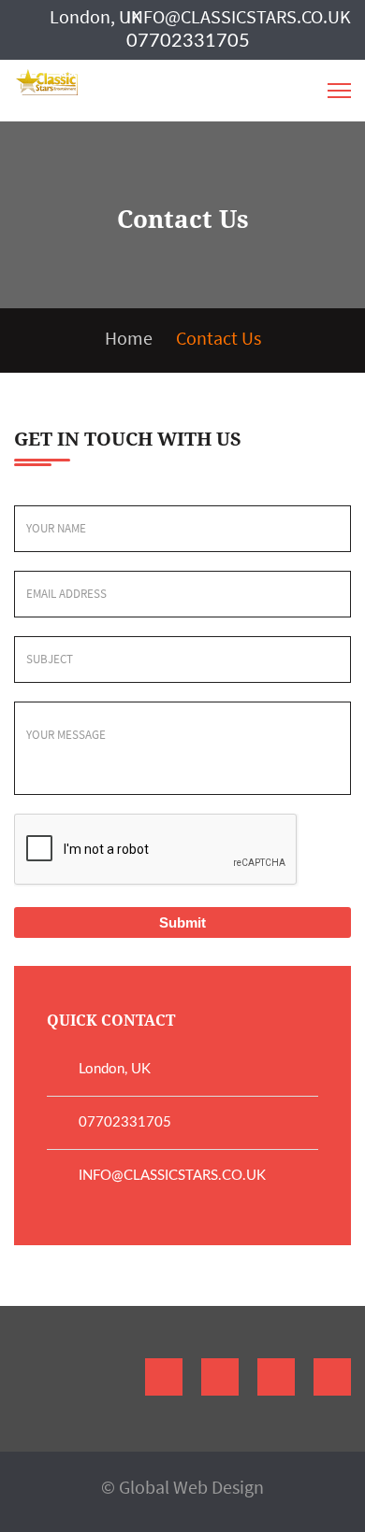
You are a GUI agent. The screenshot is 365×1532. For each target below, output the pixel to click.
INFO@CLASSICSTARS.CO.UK (238, 16)
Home (129, 337)
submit (182, 922)
